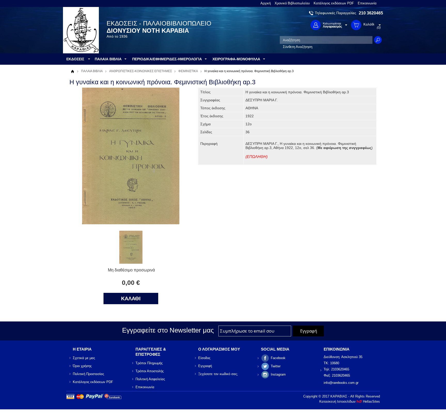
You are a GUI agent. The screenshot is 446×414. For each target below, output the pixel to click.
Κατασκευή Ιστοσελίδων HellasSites (349, 401)
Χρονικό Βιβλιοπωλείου (292, 3)
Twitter (276, 366)
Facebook (278, 358)
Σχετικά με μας (84, 358)
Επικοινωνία (367, 3)
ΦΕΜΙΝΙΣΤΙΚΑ (188, 71)
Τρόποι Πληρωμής (149, 363)
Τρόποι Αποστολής (150, 371)
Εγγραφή (205, 366)
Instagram (278, 374)
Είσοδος (204, 358)
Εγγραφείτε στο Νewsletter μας (168, 330)
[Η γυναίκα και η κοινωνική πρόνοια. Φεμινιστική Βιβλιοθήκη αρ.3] (131, 262)
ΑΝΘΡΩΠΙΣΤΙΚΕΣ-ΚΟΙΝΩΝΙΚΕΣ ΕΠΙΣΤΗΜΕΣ (140, 71)
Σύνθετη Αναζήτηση (297, 47)
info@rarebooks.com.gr (341, 383)
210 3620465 (371, 13)
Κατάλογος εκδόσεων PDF (334, 3)
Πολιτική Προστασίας (88, 374)
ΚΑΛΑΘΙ (131, 298)
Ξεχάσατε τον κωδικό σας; (218, 374)
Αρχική (265, 3)
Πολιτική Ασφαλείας (150, 379)
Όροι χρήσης (82, 366)
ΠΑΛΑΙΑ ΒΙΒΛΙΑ (92, 71)
